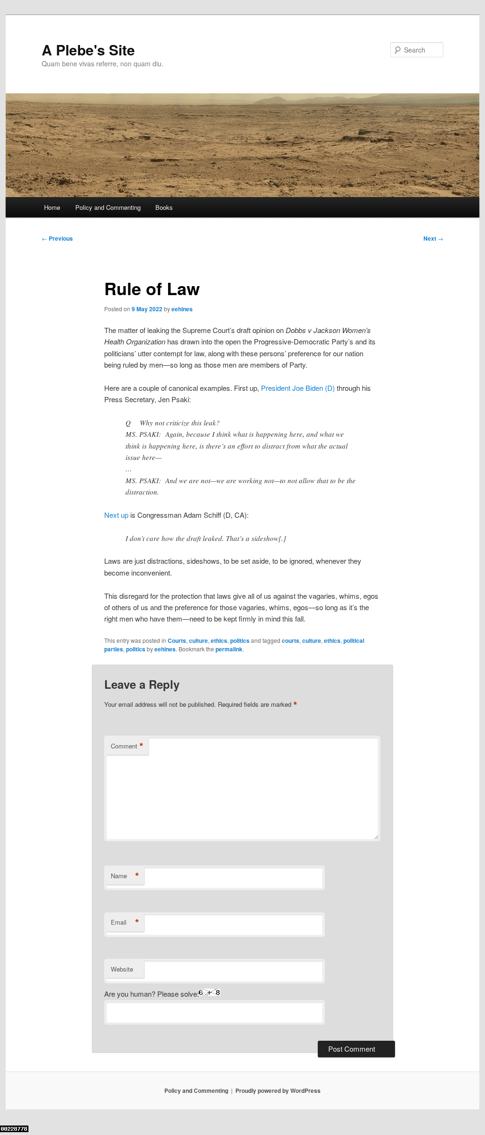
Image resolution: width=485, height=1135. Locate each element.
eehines (182, 309)
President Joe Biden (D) (298, 388)
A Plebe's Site (88, 49)
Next (433, 238)
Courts (177, 640)
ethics (219, 640)
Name (125, 875)
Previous (57, 238)
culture (198, 640)
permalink (229, 649)
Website (122, 968)
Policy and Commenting (108, 207)
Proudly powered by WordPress (278, 1090)
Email (125, 922)
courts (290, 640)
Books (164, 207)
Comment (127, 746)
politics (240, 640)
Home (52, 207)
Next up (116, 515)
